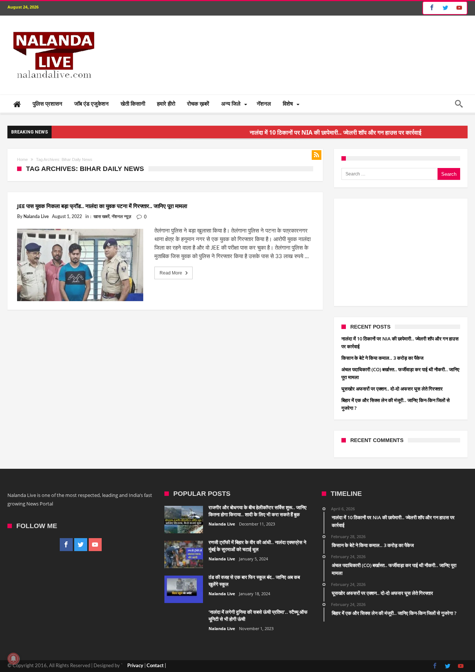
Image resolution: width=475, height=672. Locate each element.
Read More (171, 273)
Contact (155, 665)
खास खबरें (101, 216)
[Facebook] (431, 8)
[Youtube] (459, 8)
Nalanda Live (36, 216)
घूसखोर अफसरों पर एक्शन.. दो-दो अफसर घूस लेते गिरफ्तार (392, 388)
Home (22, 159)
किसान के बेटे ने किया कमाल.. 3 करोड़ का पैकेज (382, 358)
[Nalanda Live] (52, 26)
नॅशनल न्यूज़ (121, 216)
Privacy (135, 665)
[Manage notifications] (13, 659)
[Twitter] (445, 8)
